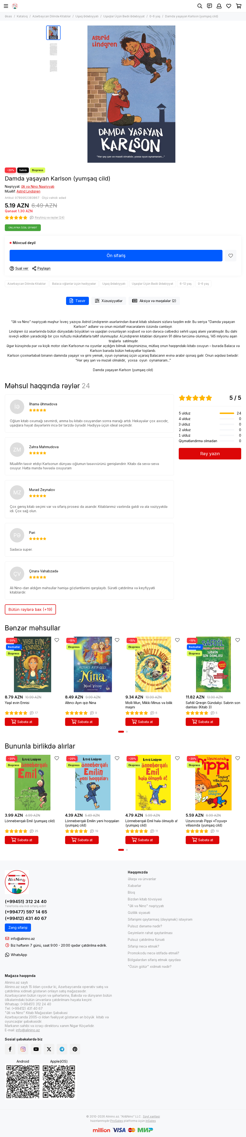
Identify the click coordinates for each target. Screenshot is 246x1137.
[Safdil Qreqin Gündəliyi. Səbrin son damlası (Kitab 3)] (213, 664)
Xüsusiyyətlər (112, 301)
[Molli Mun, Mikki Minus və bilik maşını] (153, 664)
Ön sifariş (116, 255)
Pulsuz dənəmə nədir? (145, 926)
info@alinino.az (23, 939)
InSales (151, 1121)
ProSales (116, 1121)
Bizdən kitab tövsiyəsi (145, 899)
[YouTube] (36, 1049)
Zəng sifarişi (17, 927)
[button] (65, 94)
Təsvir (80, 301)
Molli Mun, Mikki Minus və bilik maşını (148, 705)
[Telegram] (62, 1049)
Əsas (8, 16)
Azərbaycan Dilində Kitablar (51, 16)
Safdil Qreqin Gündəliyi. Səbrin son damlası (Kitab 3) (213, 705)
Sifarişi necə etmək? (143, 946)
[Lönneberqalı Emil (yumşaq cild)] (32, 782)
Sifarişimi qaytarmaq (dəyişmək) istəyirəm (160, 919)
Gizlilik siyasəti (139, 913)
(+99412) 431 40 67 (26, 918)
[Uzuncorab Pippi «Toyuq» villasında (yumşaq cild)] (213, 782)
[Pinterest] (75, 1049)
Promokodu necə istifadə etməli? (153, 953)
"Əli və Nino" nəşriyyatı (146, 906)
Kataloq (22, 16)
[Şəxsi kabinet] (219, 6)
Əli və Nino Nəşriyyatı (37, 186)
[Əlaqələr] (209, 6)
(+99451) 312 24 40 (26, 901)
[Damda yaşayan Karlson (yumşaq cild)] (131, 94)
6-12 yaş (185, 283)
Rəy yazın (210, 453)
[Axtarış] (200, 6)
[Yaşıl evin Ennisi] (32, 664)
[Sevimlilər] (230, 255)
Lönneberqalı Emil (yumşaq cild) (30, 821)
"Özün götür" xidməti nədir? (150, 966)
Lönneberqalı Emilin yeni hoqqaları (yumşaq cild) (92, 823)
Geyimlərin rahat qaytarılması (150, 933)
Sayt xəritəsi (151, 1116)
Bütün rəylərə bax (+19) (30, 609)
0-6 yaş (154, 16)
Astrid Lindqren (28, 191)
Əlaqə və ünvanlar (142, 879)
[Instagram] (23, 1049)
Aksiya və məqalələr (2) (158, 301)
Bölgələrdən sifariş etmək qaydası (154, 960)
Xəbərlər (134, 886)
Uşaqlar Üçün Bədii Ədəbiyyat (124, 16)
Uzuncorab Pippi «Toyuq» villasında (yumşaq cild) (206, 823)
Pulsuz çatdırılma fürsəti (146, 939)
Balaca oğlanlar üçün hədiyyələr (74, 283)
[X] (49, 1049)
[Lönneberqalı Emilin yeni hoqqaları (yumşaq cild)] (93, 782)
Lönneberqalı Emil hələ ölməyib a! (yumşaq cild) (151, 823)
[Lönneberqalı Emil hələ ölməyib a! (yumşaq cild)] (153, 782)
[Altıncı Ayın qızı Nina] (93, 664)
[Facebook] (10, 1049)
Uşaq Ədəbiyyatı (86, 16)
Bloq (131, 892)
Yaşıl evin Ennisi (17, 703)
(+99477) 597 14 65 (26, 911)
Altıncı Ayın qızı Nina (80, 703)
